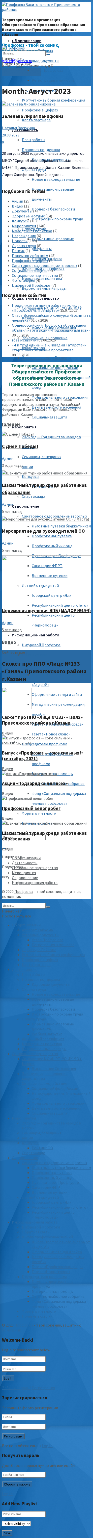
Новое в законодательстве (56, 179)
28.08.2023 (10, 134)
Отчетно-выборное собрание (58, 1296)
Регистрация (43, 1387)
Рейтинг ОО (42, 1147)
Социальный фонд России (55, 1088)
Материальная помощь (52, 1291)
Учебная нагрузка (47, 1033)
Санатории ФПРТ (47, 1187)
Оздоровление (25, 506)
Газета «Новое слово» (51, 733)
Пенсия (18, 250)
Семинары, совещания (41, 456)
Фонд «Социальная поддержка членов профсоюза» (59, 1304)
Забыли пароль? (16, 1387)
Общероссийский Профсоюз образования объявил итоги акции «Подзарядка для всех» (51, 328)
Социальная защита (49, 417)
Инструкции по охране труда (57, 218)
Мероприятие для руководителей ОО (43, 531)
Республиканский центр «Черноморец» (53, 1215)
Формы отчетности (39, 813)
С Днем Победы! (20, 446)
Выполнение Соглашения (54, 1068)
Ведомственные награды (44, 288)
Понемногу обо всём (30, 255)
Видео (17, 206)
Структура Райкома (39, 949)
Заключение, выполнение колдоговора (44, 1076)
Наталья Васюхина (18, 127)
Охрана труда (24, 245)
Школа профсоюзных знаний (47, 1236)
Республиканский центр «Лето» (60, 605)
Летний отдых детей (40, 1197)
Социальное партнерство (35, 275)
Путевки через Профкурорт (56, 1182)
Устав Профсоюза (47, 70)
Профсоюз (23, 891)
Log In (47, 1445)
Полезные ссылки (37, 1316)
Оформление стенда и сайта (57, 694)
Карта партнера (36, 119)
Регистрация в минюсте (53, 80)
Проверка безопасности (53, 209)
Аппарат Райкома (37, 929)
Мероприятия (24, 426)
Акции (27, 466)
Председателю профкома (44, 1276)
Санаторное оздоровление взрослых (54, 516)
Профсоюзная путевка (52, 535)
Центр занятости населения (56, 1108)
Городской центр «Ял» (51, 1202)
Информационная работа (35, 634)
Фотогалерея (23, 280)
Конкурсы (30, 476)
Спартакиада (33, 496)
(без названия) (25, 340)
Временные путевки (49, 1192)
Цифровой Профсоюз (41, 644)
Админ (7, 458)
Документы (22, 211)
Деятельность (24, 862)
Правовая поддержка (41, 979)
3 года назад (13, 465)
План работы (33, 139)
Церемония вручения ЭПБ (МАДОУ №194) (46, 610)
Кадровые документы (51, 984)
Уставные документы (40, 60)
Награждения (24, 235)
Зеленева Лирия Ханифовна (32, 116)
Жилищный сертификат (43, 1038)
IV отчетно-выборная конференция (53, 100)
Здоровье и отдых (28, 215)
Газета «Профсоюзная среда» (57, 1266)
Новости (20, 240)
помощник (11, 896)
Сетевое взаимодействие (44, 357)
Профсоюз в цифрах (40, 109)
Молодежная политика (42, 278)
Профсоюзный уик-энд (52, 545)
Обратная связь (36, 654)
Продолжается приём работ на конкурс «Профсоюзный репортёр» (46, 308)
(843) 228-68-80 (21, 72)
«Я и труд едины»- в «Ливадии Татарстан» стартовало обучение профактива (49, 347)
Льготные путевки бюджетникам (61, 525)
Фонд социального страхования (60, 1103)
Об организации (26, 40)
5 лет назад (12, 511)
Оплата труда (34, 1019)
